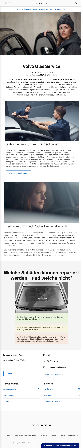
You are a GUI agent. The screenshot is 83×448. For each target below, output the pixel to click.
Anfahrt (9, 374)
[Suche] (76, 3)
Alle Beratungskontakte (51, 375)
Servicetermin (60, 9)
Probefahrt (7, 402)
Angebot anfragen (45, 9)
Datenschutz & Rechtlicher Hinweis (24, 436)
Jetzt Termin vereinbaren (18, 174)
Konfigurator (47, 390)
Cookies (6, 436)
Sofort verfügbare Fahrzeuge (27, 9)
